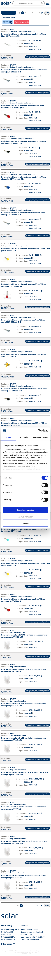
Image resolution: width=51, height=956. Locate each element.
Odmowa (25, 524)
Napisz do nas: (27, 932)
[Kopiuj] (40, 41)
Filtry (8, 13)
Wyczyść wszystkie (22, 22)
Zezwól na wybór (26, 517)
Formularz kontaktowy (30, 939)
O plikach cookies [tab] (40, 437)
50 (39, 13)
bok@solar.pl (38, 932)
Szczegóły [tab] (24, 437)
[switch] (45, 485)
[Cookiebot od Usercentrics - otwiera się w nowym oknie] (38, 430)
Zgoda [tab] (8, 437)
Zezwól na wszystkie (25, 510)
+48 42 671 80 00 (27, 934)
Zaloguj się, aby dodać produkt (37, 57)
